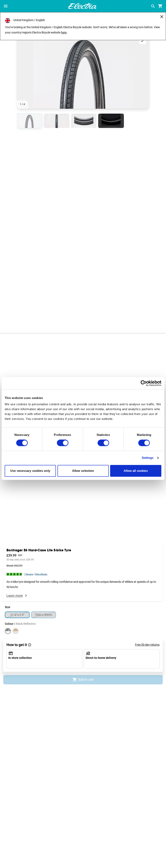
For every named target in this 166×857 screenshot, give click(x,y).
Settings (148, 458)
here (64, 32)
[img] (14, 574)
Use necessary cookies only (30, 470)
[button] (83, 71)
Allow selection (83, 470)
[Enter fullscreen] (142, 40)
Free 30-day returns (147, 644)
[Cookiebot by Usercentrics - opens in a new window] (143, 383)
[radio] (29, 121)
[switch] (62, 443)
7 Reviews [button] (28, 574)
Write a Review (41, 574)
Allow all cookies (136, 470)
